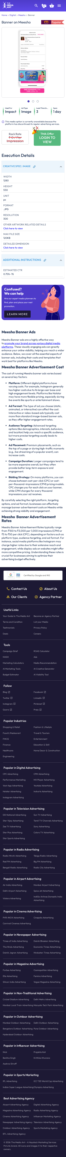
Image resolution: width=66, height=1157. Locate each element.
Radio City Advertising (44, 867)
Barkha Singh (9, 1057)
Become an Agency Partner (46, 616)
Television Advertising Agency (48, 1122)
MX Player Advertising (44, 779)
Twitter (6, 697)
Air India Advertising (12, 885)
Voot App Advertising (13, 785)
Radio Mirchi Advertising (14, 855)
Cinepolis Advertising (44, 917)
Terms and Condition (13, 622)
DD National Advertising (14, 815)
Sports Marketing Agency (46, 1128)
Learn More (17, 314)
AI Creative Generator (44, 668)
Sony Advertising (42, 826)
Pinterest (38, 703)
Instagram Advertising (13, 797)
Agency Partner (50, 597)
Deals (5, 633)
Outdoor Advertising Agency (16, 1128)
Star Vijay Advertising (13, 820)
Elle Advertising (10, 976)
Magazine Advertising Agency (17, 1110)
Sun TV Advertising (43, 815)
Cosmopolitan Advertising (46, 970)
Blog (5, 692)
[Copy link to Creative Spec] (34, 166)
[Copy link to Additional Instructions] (44, 260)
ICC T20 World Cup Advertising (48, 1081)
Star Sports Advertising (14, 838)
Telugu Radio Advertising (45, 855)
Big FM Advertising (42, 861)
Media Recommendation (45, 662)
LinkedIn (38, 697)
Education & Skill (41, 744)
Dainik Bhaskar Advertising (46, 941)
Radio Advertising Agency (46, 1110)
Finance (6, 744)
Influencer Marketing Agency (47, 1116)
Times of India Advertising (15, 941)
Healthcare (8, 750)
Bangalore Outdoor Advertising (18, 1028)
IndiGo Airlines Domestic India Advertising (48, 898)
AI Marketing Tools (11, 668)
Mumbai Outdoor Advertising (16, 1022)
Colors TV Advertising (44, 832)
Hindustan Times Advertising (47, 952)
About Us (50, 589)
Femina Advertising (43, 976)
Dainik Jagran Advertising (15, 952)
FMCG (6, 738)
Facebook (38, 692)
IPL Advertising (10, 1081)
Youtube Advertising (43, 785)
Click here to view (13, 228)
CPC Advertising (10, 773)
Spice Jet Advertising (43, 890)
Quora (6, 709)
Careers (37, 633)
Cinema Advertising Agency (16, 1116)
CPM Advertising (41, 773)
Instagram (7, 703)
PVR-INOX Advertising (13, 917)
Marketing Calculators (13, 662)
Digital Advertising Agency (46, 1104)
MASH (6, 657)
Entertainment (40, 738)
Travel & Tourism (41, 733)
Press (36, 709)
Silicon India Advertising (14, 981)
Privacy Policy (40, 627)
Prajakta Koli (40, 1052)
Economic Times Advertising (47, 946)
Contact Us (19, 589)
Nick (5, 1052)
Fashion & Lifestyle (43, 727)
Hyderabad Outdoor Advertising (18, 1034)
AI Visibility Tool (41, 674)
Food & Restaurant (12, 733)
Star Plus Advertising (12, 832)
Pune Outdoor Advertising (46, 1028)
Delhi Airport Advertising (14, 890)
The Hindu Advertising (13, 946)
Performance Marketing (14, 779)
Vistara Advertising (12, 898)
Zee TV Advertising (12, 826)
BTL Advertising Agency (14, 1134)
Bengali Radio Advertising (15, 867)
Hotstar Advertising (12, 791)
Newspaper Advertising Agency (17, 1122)
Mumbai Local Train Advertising (18, 1005)
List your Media (41, 622)
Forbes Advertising (12, 970)
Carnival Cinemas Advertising (17, 923)
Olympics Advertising (44, 1087)
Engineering (8, 756)
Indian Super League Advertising (18, 1087)
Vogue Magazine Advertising (47, 981)
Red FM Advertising (12, 861)
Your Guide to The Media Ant (16, 616)
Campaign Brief (10, 651)
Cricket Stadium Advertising (16, 999)
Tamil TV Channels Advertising (48, 820)
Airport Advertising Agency (16, 1104)
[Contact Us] (44, 6)
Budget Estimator (11, 674)
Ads (35, 657)
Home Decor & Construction (47, 750)
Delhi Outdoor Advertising (46, 1022)
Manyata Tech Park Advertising (48, 1005)
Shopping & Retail (11, 727)
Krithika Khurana (42, 1057)
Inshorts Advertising (43, 791)
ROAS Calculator (42, 651)
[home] (7, 8)
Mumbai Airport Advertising (47, 885)
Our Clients (19, 597)
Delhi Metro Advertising (45, 999)
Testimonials (8, 627)
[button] (33, 167)
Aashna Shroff (10, 1063)
